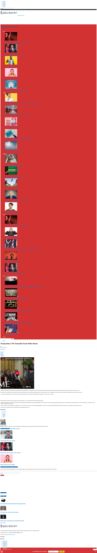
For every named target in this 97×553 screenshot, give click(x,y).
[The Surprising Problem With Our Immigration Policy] (3, 501)
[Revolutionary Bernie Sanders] (11, 259)
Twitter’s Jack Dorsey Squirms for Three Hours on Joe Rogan (19, 322)
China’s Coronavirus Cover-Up (12, 127)
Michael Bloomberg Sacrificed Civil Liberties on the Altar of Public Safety (22, 249)
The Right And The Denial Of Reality (13, 164)
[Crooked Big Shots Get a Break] (6, 438)
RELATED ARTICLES (5, 428)
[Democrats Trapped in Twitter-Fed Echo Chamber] (11, 88)
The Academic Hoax (9, 334)
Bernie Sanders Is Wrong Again (12, 237)
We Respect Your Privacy (7, 549)
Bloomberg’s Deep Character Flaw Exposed (15, 54)
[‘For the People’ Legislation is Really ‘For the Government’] (12, 308)
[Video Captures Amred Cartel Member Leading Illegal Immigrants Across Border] (11, 284)
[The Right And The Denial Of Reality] (11, 162)
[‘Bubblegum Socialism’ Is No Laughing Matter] (12, 296)
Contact (4, 6)
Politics (4, 1)
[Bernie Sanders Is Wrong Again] (11, 235)
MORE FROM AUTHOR (15, 428)
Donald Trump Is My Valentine (12, 78)
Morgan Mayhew (3, 347)
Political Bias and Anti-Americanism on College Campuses (18, 139)
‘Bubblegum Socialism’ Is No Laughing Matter (15, 298)
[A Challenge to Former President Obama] (11, 174)
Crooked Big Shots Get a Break (7, 440)
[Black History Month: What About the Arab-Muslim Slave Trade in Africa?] (11, 101)
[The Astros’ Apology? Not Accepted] (11, 149)
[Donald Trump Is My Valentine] (11, 76)
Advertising (5, 548)
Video (4, 5)
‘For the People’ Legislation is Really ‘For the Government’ (18, 310)
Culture (4, 2)
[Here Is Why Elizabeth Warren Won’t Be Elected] (11, 198)
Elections (4, 4)
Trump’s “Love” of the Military (12, 188)
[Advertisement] (20, 20)
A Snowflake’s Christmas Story (12, 212)
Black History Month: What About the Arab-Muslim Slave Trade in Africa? (22, 103)
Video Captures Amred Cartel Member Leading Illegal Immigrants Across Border (23, 286)
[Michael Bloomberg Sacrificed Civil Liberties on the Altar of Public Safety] (11, 247)
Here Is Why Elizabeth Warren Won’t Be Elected (16, 200)
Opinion (4, 3)
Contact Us (5, 550)
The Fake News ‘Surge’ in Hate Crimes (9, 512)
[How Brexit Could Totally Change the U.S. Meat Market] (11, 113)
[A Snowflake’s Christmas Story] (11, 210)
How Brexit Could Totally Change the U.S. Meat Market (18, 115)
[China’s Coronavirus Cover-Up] (11, 125)
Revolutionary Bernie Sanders (12, 261)
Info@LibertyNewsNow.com (10, 534)
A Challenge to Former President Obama (14, 176)
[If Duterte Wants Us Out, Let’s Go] (11, 64)
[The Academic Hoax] (12, 332)
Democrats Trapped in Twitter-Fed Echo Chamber (16, 90)
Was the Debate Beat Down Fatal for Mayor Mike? (16, 42)
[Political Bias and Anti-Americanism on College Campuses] (11, 137)
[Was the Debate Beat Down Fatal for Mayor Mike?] (11, 40)
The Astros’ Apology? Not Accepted (13, 151)
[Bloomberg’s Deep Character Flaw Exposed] (11, 52)
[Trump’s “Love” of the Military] (11, 186)
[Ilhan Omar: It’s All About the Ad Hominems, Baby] (3, 518)
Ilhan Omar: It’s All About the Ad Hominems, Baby (12, 520)
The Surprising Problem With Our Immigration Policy (13, 503)
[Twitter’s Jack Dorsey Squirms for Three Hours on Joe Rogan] (12, 320)
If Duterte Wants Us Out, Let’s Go (13, 66)
